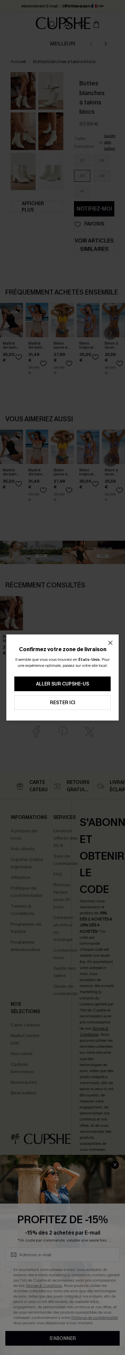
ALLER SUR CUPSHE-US (62, 684)
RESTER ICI (62, 703)
